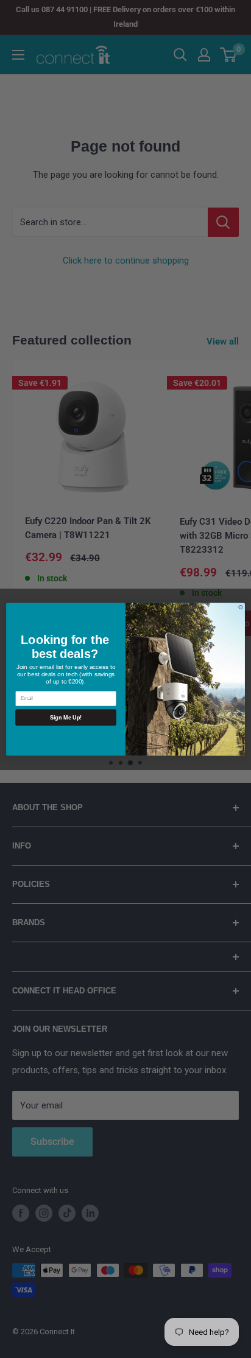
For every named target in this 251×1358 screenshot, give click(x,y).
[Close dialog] (240, 607)
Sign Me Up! (66, 717)
